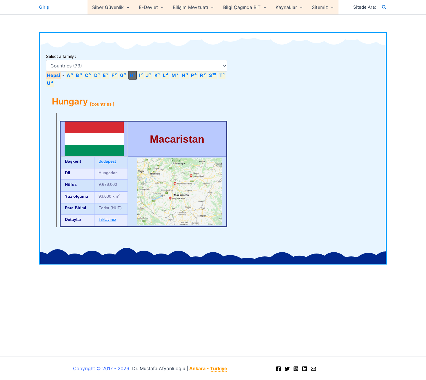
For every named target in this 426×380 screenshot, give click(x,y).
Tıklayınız (107, 219)
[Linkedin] (304, 368)
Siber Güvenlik (108, 7)
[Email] (313, 368)
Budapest (107, 161)
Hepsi (53, 75)
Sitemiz (320, 7)
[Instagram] (295, 368)
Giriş (44, 7)
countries (102, 104)
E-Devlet (148, 7)
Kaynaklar (286, 7)
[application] (127, 7)
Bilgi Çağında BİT (242, 7)
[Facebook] (278, 368)
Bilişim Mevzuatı (190, 7)
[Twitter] (287, 368)
